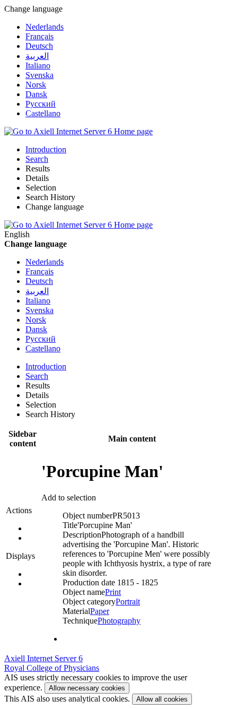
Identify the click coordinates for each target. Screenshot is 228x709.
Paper (99, 611)
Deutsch (39, 45)
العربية (37, 55)
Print (113, 591)
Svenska (39, 75)
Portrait (128, 601)
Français (39, 36)
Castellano (42, 113)
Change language (54, 206)
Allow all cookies (162, 699)
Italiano (37, 65)
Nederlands (44, 26)
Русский (40, 103)
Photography (119, 620)
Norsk (35, 84)
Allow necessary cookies (87, 688)
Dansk (36, 94)
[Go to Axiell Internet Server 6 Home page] (78, 131)
